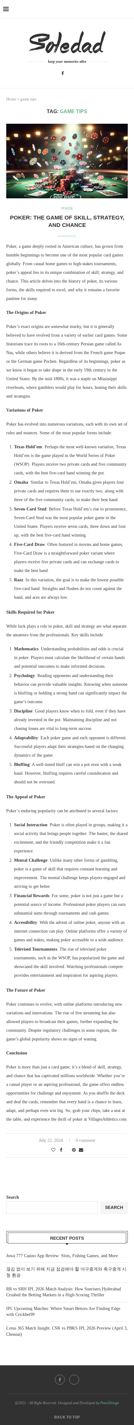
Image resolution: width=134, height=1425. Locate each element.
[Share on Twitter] (67, 1150)
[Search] (128, 9)
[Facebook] (62, 73)
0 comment (85, 1140)
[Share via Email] (81, 1150)
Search (12, 1197)
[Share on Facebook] (61, 1150)
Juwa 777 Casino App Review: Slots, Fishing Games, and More (62, 1255)
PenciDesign (109, 1403)
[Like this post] (53, 1150)
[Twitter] (71, 73)
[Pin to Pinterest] (74, 1150)
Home (11, 99)
